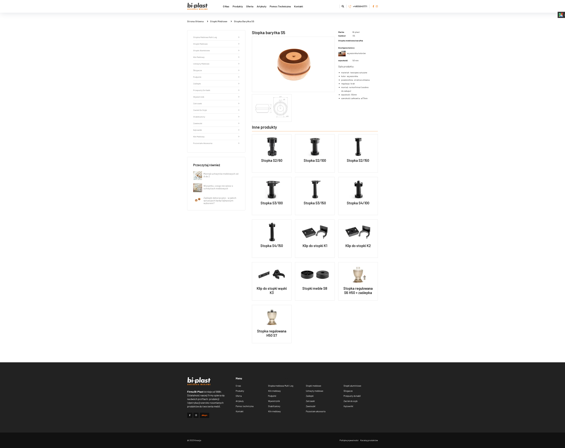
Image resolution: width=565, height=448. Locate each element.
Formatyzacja (329, 6)
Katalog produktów (369, 440)
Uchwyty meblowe (201, 64)
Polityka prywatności (349, 440)
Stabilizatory (199, 117)
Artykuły (261, 6)
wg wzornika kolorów (356, 53)
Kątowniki (197, 130)
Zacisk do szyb (200, 110)
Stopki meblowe (218, 21)
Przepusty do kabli (201, 90)
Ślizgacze (197, 70)
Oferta (249, 6)
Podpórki (197, 77)
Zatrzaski (197, 103)
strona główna (195, 21)
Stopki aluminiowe (201, 50)
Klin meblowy (199, 57)
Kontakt (298, 6)
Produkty (238, 6)
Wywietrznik (198, 97)
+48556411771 (360, 6)
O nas (226, 6)
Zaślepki (197, 84)
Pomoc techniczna (280, 6)
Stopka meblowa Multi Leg (205, 37)
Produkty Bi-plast (278, 378)
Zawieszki (197, 123)
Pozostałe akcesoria (202, 143)
